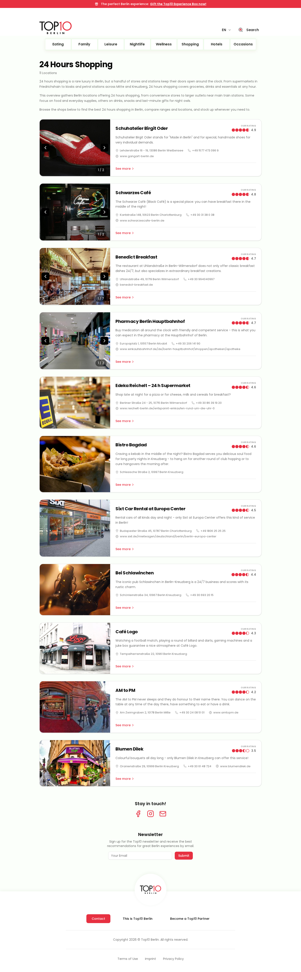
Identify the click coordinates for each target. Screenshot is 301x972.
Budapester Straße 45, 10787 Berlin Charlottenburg (156, 531)
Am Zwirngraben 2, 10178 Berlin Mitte (145, 712)
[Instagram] (150, 813)
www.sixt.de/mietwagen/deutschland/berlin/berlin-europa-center (168, 536)
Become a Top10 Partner (190, 918)
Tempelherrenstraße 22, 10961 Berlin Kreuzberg (153, 654)
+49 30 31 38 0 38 (202, 215)
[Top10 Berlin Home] (150, 889)
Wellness (164, 44)
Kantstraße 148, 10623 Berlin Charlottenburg (151, 215)
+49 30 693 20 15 (202, 595)
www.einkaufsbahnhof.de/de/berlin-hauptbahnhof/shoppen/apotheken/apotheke (180, 349)
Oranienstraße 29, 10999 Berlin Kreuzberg (149, 766)
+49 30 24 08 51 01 (191, 712)
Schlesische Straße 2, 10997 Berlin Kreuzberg (151, 472)
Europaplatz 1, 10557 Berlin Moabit (143, 343)
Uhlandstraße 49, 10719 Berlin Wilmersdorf (149, 279)
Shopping (190, 44)
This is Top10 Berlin (137, 918)
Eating (58, 44)
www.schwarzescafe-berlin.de (142, 220)
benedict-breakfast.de (136, 285)
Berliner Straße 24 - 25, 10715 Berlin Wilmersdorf (153, 403)
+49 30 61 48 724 (199, 766)
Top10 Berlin (150, 939)
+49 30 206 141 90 (188, 343)
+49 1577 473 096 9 (205, 150)
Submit (183, 855)
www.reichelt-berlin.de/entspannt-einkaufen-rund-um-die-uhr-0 (167, 408)
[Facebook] (138, 813)
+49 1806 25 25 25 (213, 531)
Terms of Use (127, 959)
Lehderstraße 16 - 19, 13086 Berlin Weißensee (151, 150)
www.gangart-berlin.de (137, 156)
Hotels (216, 44)
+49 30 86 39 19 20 (209, 403)
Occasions (243, 44)
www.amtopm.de (225, 712)
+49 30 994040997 (201, 279)
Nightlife (137, 44)
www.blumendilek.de (235, 766)
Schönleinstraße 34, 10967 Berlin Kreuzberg (150, 595)
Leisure (110, 44)
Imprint (150, 959)
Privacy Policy (173, 959)
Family (84, 44)
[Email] (162, 813)
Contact (98, 918)
